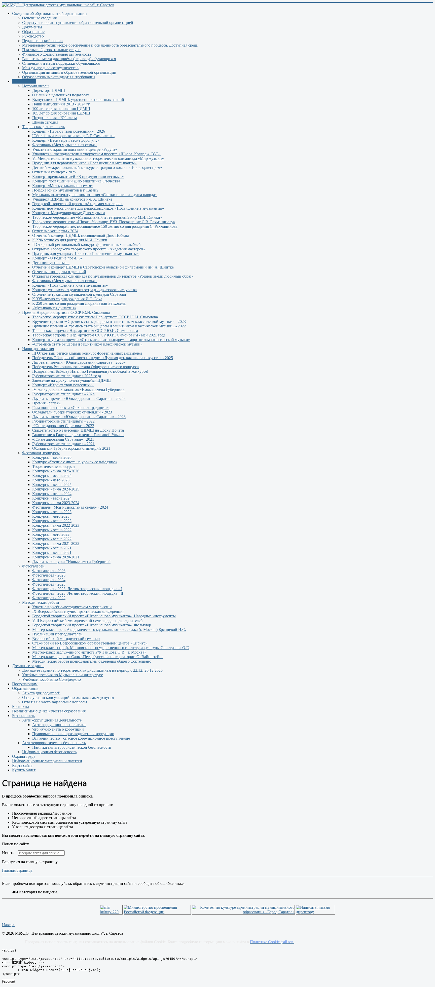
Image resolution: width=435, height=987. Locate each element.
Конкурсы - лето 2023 (50, 516)
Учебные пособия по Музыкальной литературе (62, 675)
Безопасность (23, 715)
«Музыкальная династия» (54, 308)
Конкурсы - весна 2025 (51, 484)
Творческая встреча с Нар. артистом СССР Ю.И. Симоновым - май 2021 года (98, 335)
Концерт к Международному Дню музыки (68, 213)
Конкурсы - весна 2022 (51, 539)
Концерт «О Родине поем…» (57, 258)
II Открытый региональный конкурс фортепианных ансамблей (86, 244)
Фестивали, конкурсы (41, 453)
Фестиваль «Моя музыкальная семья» (64, 145)
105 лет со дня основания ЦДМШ (61, 113)
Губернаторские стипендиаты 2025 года (66, 376)
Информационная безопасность (49, 752)
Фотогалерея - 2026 (48, 570)
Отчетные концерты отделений (59, 272)
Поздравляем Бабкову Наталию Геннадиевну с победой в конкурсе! (90, 371)
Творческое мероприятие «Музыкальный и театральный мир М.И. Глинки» (97, 217)
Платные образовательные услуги (51, 50)
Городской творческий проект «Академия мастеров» (77, 204)
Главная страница (17, 870)
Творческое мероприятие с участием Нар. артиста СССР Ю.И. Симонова (95, 317)
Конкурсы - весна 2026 (51, 457)
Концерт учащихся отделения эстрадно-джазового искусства (84, 290)
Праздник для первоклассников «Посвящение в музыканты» (84, 163)
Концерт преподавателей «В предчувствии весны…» (78, 176)
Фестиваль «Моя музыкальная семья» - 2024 (70, 507)
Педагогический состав (42, 41)
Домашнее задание (28, 666)
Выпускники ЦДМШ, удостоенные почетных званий (78, 99)
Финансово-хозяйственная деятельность (56, 54)
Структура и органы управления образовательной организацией (77, 22)
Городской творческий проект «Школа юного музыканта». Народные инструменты (104, 616)
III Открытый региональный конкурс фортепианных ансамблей (87, 353)
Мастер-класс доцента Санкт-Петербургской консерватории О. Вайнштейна (97, 657)
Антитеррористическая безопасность (54, 743)
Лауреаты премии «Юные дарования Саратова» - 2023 (79, 416)
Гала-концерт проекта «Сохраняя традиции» (70, 407)
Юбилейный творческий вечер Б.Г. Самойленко (73, 136)
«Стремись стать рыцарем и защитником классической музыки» (87, 344)
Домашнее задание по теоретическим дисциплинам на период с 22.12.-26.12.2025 (92, 670)
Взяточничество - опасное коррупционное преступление (81, 738)
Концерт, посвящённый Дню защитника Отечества (76, 181)
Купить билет (23, 770)
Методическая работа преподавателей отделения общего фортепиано (91, 661)
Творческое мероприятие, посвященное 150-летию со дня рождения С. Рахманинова (104, 226)
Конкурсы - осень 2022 (51, 530)
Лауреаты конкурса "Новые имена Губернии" (71, 561)
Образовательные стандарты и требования (58, 77)
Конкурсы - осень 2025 (51, 475)
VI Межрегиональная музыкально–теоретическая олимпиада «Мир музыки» (98, 158)
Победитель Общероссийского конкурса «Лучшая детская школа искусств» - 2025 (102, 358)
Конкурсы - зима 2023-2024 (55, 503)
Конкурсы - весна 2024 (51, 498)
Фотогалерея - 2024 (48, 580)
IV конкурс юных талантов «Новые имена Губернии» (78, 389)
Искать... (9, 853)
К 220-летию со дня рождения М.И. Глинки (69, 240)
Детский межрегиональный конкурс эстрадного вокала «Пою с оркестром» (97, 167)
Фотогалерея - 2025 (48, 575)
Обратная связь (25, 688)
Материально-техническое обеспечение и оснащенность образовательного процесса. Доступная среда (110, 45)
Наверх (8, 925)
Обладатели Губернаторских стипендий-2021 (71, 448)
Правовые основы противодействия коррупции (73, 734)
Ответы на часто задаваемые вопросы (54, 702)
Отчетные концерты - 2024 (55, 231)
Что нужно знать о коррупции (58, 729)
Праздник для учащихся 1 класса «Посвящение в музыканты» (85, 253)
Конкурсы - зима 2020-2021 (55, 557)
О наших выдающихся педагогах (60, 95)
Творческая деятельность (43, 127)
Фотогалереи (33, 566)
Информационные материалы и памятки (47, 761)
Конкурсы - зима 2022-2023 (55, 525)
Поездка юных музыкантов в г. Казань (65, 190)
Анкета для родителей (41, 693)
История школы (35, 86)
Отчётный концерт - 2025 (54, 172)
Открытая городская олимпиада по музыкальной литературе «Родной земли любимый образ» (113, 276)
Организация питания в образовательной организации (69, 72)
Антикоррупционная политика (59, 725)
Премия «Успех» (46, 403)
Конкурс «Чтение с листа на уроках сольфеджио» (74, 462)
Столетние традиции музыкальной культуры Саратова (79, 294)
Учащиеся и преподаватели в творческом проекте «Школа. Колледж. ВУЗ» (96, 154)
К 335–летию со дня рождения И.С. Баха (67, 299)
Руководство (33, 36)
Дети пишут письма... (50, 262)
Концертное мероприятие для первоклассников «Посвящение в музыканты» (98, 208)
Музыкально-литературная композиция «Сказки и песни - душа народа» (94, 195)
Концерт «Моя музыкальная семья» (62, 185)
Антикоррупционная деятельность (52, 720)
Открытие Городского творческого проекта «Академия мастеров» (88, 249)
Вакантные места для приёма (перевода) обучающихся (69, 59)
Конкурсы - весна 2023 (51, 521)
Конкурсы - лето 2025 (50, 480)
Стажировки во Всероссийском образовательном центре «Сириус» (90, 643)
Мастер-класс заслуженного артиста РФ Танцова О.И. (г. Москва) (89, 652)
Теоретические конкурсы (53, 466)
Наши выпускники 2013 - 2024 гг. (61, 104)
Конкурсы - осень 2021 (51, 548)
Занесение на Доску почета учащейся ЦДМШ (71, 380)
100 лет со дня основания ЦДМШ (61, 108)
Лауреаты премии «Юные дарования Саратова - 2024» (79, 398)
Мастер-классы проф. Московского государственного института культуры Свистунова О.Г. (110, 648)
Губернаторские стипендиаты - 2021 (63, 444)
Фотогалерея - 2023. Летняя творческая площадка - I (77, 589)
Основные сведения (39, 18)
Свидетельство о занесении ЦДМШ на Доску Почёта (78, 430)
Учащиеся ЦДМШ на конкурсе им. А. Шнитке (72, 199)
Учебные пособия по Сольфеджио (51, 679)
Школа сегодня (45, 122)
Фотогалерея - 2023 (48, 584)
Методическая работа (40, 602)
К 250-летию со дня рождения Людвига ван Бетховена (79, 303)
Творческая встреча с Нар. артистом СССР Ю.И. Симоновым (85, 330)
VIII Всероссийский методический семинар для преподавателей (87, 620)
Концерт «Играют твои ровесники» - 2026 (68, 131)
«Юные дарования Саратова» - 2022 (63, 426)
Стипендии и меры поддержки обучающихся (61, 63)
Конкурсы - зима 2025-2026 (55, 471)
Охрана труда (23, 756)
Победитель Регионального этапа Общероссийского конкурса (85, 367)
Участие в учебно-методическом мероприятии (72, 607)
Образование (33, 31)
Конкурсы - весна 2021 (51, 552)
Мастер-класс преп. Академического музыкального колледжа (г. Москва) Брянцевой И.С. (109, 629)
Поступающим (25, 684)
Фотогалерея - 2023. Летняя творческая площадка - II (77, 593)
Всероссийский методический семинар (66, 638)
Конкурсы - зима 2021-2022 (55, 543)
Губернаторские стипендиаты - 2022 (63, 421)
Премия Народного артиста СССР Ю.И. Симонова (66, 312)
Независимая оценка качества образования (49, 711)
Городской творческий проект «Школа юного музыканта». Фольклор (91, 625)
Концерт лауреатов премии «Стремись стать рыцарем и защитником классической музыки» (111, 339)
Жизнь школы (24, 81)
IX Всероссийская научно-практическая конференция (78, 611)
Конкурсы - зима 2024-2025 (55, 489)
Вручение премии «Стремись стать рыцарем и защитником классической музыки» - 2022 (109, 326)
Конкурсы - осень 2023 (51, 512)
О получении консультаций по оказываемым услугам (68, 697)
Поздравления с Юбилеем (54, 118)
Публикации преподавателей (57, 634)
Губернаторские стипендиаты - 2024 (63, 394)
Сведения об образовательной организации (49, 13)
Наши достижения (38, 349)
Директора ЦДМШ (48, 90)
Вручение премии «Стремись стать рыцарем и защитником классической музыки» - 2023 (109, 321)
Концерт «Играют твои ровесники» (63, 385)
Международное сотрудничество (50, 68)
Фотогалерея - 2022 (48, 598)
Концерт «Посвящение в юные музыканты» (70, 285)
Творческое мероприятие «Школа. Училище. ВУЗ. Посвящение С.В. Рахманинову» (103, 222)
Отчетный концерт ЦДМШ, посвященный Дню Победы (80, 235)
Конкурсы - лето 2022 (50, 534)
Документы (32, 27)
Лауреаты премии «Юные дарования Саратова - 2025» (79, 362)
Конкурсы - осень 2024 (51, 493)
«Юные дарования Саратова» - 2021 (63, 439)
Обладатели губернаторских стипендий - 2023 (72, 412)
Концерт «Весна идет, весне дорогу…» (65, 140)
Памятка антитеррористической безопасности (71, 747)
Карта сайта (22, 765)
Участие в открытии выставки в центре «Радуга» (74, 149)
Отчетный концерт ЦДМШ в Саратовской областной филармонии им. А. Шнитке (103, 267)
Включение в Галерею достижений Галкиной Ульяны (78, 435)
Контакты (20, 706)
